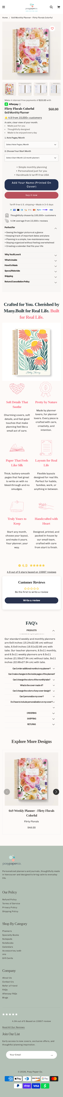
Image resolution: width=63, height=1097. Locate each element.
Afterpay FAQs (9, 993)
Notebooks (8, 943)
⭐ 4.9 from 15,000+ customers (23, 117)
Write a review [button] (31, 600)
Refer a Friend (9, 985)
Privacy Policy (9, 907)
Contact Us (8, 982)
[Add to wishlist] (52, 28)
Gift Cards (7, 958)
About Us (7, 978)
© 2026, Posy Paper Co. (30, 1072)
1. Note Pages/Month (15, 138)
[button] (56, 792)
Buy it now (31, 195)
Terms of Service (11, 903)
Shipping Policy (10, 911)
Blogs (5, 997)
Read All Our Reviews (13, 1027)
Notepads (7, 939)
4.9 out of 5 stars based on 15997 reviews (31, 572)
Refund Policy (9, 899)
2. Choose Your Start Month (18, 151)
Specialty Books (10, 935)
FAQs (5, 989)
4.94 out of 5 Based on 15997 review (31, 1021)
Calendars (7, 947)
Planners (7, 931)
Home (5, 17)
